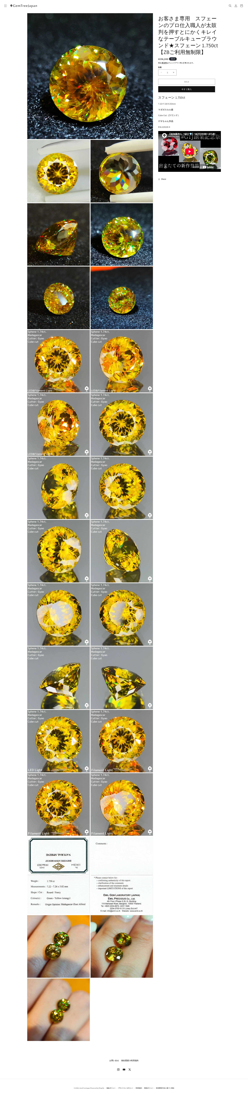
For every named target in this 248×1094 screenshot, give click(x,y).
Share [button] (163, 179)
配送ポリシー (148, 1088)
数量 (160, 67)
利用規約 (139, 1088)
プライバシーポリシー (125, 1088)
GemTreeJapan (85, 1088)
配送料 (164, 63)
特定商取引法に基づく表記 (165, 1088)
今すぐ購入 (186, 89)
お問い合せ (114, 1060)
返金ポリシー (111, 1088)
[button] (5, 6)
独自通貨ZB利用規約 (130, 1060)
